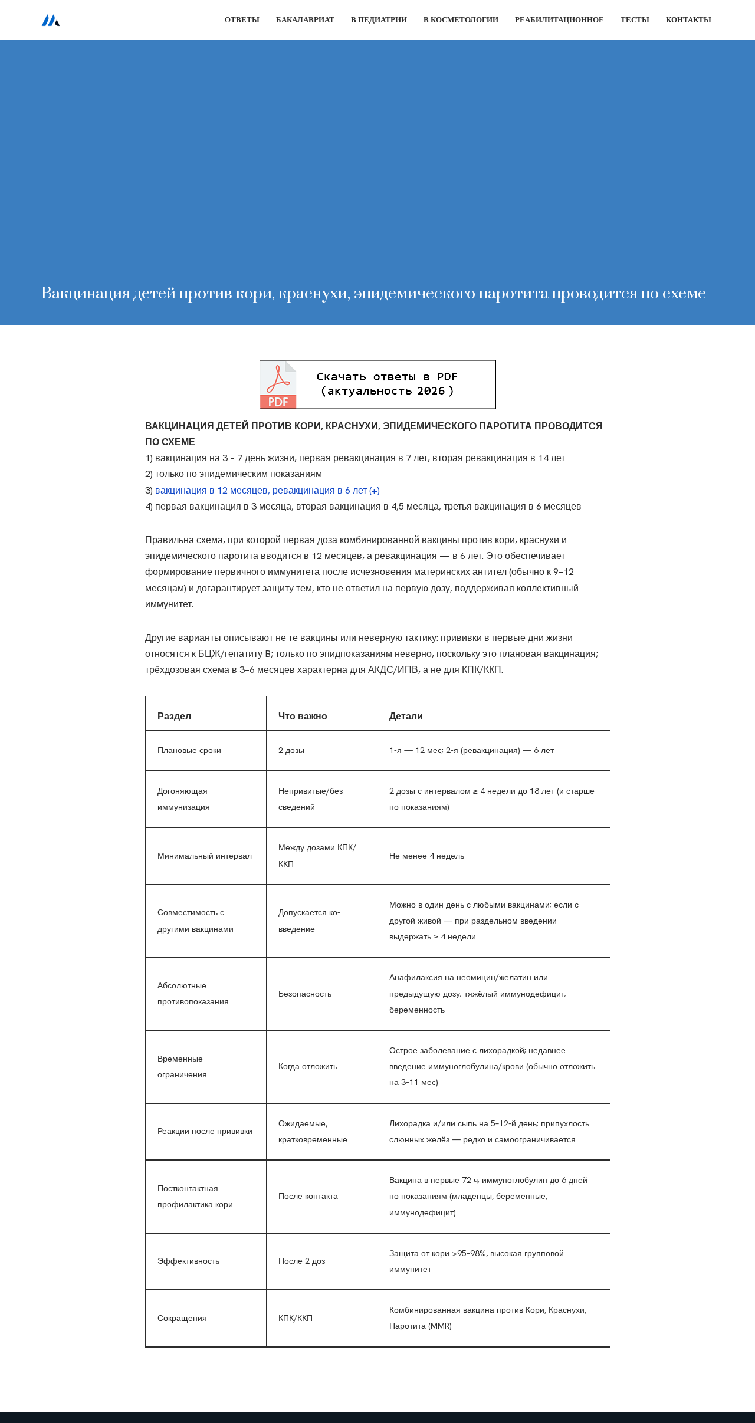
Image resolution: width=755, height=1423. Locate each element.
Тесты (635, 20)
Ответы (242, 20)
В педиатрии (379, 20)
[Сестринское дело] (50, 20)
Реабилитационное (559, 20)
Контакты (688, 20)
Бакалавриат (305, 20)
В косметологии (461, 20)
